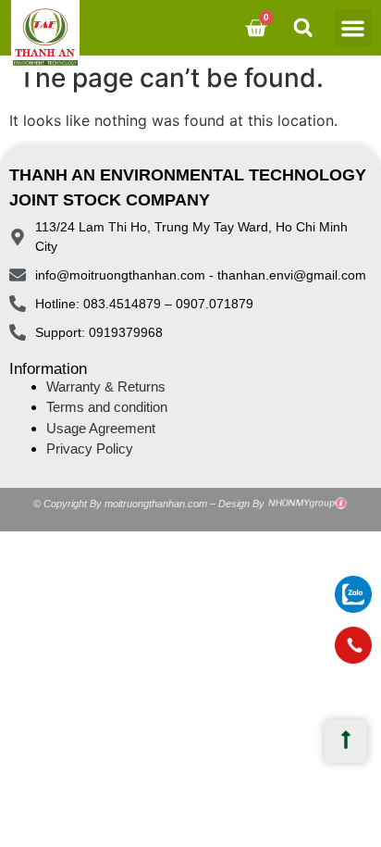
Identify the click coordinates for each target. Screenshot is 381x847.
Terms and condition (106, 407)
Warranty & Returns (106, 386)
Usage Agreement (100, 428)
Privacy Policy (89, 448)
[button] (354, 28)
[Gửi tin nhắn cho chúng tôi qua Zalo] (353, 607)
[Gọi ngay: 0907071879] (353, 645)
